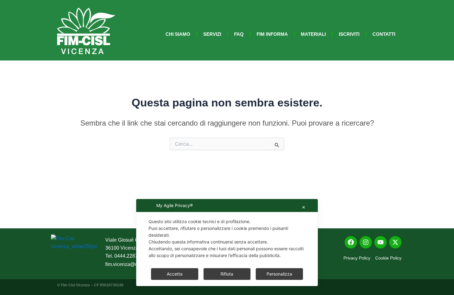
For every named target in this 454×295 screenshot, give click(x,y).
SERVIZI (212, 34)
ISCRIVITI (349, 34)
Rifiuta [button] (227, 273)
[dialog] (227, 242)
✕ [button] (303, 207)
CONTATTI (383, 34)
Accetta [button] (175, 273)
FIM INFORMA (272, 34)
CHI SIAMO (178, 34)
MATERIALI (313, 34)
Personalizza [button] (279, 273)
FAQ (239, 34)
